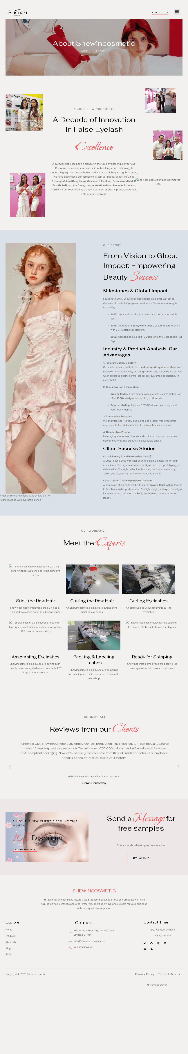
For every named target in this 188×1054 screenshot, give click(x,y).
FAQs (9, 954)
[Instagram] (158, 943)
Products (11, 935)
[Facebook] (151, 943)
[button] (177, 12)
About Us (11, 942)
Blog (8, 948)
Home (9, 929)
